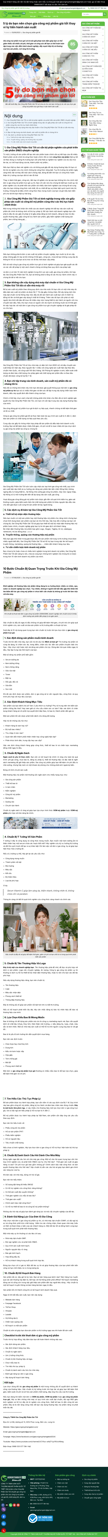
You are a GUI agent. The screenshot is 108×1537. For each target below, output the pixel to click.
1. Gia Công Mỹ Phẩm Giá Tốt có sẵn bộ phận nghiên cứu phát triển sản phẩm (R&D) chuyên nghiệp (41, 120)
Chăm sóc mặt (62, 1483)
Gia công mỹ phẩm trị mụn (91, 89)
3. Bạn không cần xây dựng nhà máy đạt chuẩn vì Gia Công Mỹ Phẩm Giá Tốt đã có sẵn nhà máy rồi (40, 129)
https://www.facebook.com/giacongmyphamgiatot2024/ (33, 1437)
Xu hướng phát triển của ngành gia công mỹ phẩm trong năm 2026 (96, 175)
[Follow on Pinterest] (14, 1505)
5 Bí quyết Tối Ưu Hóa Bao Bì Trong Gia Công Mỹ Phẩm (95, 201)
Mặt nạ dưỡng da (63, 1479)
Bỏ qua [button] (71, 4)
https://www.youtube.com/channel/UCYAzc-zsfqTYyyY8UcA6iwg (36, 1442)
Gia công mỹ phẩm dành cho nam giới (90, 61)
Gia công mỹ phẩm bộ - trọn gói (92, 29)
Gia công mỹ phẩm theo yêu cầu (90, 76)
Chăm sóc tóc (62, 1487)
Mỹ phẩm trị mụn (63, 1498)
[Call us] (10, 1505)
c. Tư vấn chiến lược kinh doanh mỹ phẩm (23, 142)
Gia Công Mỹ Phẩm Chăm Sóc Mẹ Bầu (90, 48)
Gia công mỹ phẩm (63, 12)
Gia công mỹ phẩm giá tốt (31, 32)
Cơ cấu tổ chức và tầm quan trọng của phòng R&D (95, 156)
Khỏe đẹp (47, 16)
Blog (39, 16)
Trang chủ (32, 12)
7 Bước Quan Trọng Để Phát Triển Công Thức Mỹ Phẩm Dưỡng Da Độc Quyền (95, 211)
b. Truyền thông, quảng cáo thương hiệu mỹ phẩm (25, 139)
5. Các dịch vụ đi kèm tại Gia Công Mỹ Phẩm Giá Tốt (24, 135)
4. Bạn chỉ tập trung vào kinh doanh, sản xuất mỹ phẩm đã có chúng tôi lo (32, 132)
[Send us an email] (7, 1505)
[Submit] (104, 14)
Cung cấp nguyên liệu (91, 1483)
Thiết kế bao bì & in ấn (92, 1490)
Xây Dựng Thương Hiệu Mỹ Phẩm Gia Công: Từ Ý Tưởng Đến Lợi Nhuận (96, 232)
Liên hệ (55, 16)
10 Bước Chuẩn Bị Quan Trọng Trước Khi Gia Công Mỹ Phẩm (95, 166)
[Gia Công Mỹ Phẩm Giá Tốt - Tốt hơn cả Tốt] (14, 14)
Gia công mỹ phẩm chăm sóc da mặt (90, 42)
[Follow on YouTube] (18, 1505)
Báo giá (33, 16)
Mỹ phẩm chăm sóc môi (65, 1494)
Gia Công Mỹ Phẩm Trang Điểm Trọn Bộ (91, 83)
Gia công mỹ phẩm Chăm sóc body (90, 35)
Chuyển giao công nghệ (92, 1498)
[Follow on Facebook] (3, 1505)
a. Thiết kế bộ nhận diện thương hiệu (21, 137)
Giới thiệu (42, 12)
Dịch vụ (50, 12)
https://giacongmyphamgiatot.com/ (24, 1427)
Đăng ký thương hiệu (91, 1487)
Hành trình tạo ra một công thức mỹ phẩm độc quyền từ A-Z (94, 222)
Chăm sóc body (63, 1490)
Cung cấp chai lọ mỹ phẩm (93, 1494)
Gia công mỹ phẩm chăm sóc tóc (90, 54)
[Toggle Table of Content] (73, 114)
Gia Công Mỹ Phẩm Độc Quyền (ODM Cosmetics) (92, 68)
